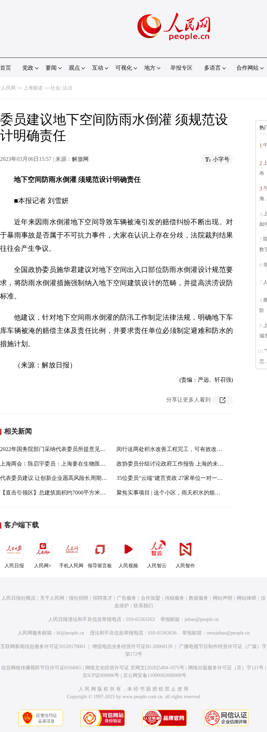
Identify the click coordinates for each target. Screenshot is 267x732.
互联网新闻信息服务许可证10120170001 (43, 646)
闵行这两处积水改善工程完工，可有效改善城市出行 (180, 449)
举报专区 (181, 68)
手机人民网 (71, 565)
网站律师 (246, 598)
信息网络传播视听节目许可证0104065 (41, 667)
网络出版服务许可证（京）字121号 (226, 667)
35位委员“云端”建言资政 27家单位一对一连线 (172, 478)
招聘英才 (102, 598)
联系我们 (143, 605)
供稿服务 (174, 598)
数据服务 (198, 598)
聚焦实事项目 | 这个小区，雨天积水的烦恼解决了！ (179, 493)
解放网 (80, 159)
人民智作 (185, 565)
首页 (5, 68)
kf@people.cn (70, 633)
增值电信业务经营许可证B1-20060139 (132, 646)
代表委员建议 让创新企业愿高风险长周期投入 (56, 478)
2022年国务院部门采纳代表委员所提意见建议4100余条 (67, 449)
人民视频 (128, 565)
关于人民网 (52, 598)
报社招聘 (78, 598)
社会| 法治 (61, 88)
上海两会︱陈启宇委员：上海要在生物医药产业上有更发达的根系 (80, 464)
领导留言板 (100, 565)
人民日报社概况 (18, 598)
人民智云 (157, 565)
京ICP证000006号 (100, 675)
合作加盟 (150, 598)
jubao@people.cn (202, 619)
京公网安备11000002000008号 (154, 675)
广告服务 (126, 598)
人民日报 (14, 565)
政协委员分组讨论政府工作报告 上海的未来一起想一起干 (186, 464)
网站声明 (222, 598)
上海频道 (33, 88)
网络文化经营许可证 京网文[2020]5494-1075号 (134, 667)
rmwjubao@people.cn (228, 633)
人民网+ (42, 565)
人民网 (8, 88)
